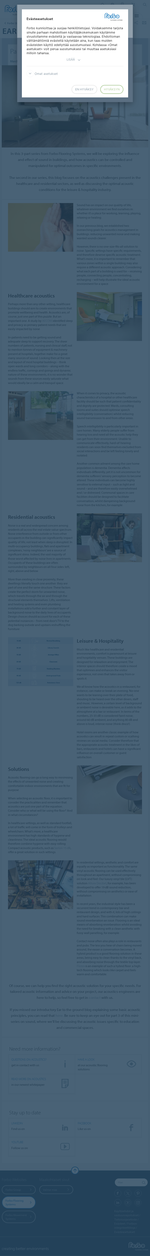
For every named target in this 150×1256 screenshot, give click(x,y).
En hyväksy (84, 89)
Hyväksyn (112, 89)
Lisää (71, 59)
